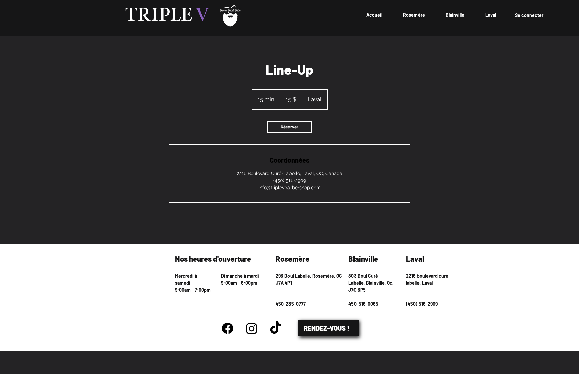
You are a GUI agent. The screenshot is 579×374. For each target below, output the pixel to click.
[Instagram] (251, 328)
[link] (289, 127)
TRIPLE (167, 15)
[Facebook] (227, 328)
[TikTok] (275, 328)
